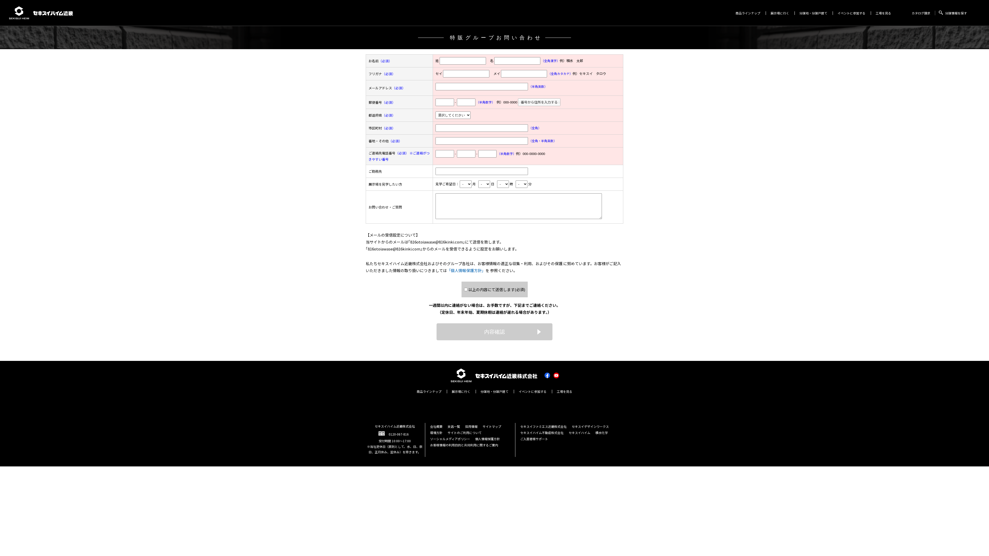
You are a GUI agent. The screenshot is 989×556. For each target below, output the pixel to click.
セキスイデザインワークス (590, 426)
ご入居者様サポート (534, 439)
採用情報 (471, 426)
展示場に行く (780, 13)
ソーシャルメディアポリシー (450, 439)
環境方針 (436, 432)
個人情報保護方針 (487, 439)
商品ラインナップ (748, 13)
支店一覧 (454, 426)
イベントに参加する (851, 13)
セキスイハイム (579, 432)
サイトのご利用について (465, 432)
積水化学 (601, 432)
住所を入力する (539, 102)
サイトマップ (492, 426)
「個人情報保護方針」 (466, 270)
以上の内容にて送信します (496, 289)
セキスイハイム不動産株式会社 (542, 432)
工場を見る (883, 13)
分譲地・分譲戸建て (813, 13)
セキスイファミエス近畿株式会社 (543, 426)
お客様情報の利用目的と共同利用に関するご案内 (464, 445)
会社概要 (436, 426)
